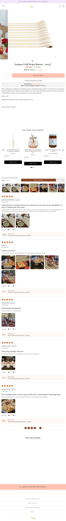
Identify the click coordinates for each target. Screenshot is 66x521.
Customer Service (32, 507)
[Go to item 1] (6, 188)
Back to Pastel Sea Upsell (34, 487)
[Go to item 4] (34, 188)
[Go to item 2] (15, 188)
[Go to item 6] (53, 188)
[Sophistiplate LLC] (31, 6)
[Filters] (58, 180)
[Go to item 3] (25, 188)
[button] (60, 6)
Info (32, 511)
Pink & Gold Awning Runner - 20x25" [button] (18, 292)
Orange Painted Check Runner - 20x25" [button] (19, 421)
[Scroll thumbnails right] (62, 188)
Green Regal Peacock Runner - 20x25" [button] (19, 235)
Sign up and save (32, 498)
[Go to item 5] (43, 188)
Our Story (32, 503)
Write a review (38, 180)
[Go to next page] (43, 428)
